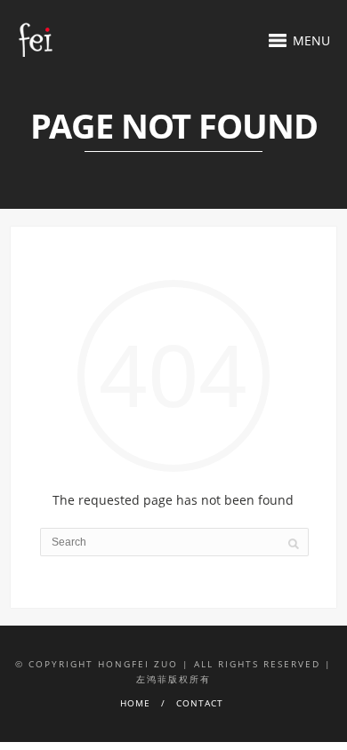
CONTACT (199, 703)
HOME (135, 703)
